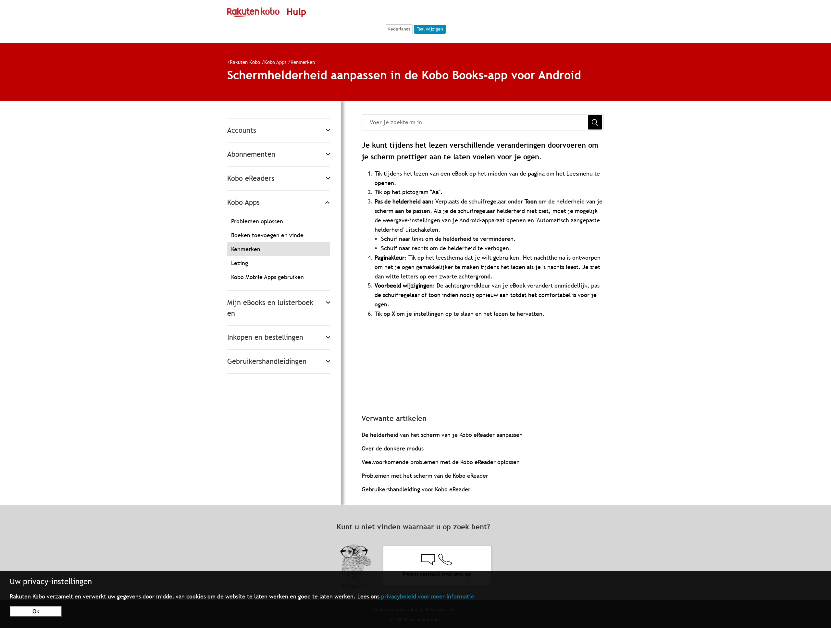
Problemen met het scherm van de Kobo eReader (425, 475)
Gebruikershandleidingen (266, 361)
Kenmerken (303, 62)
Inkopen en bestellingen (265, 337)
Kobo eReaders (250, 178)
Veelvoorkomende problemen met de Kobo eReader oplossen (441, 462)
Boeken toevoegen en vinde (267, 235)
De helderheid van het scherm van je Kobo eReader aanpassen (442, 434)
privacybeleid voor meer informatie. (428, 596)
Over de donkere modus (393, 448)
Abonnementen (251, 154)
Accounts (241, 130)
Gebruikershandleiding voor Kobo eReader (416, 489)
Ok (35, 611)
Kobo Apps (275, 62)
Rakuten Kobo (245, 62)
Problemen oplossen (257, 221)
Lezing (239, 263)
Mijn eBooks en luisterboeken (270, 308)
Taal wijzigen (430, 29)
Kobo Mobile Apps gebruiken (267, 277)
